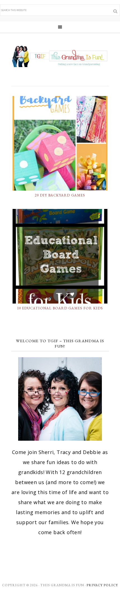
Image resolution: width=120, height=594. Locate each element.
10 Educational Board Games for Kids (60, 308)
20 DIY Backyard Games (60, 195)
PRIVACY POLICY (102, 585)
